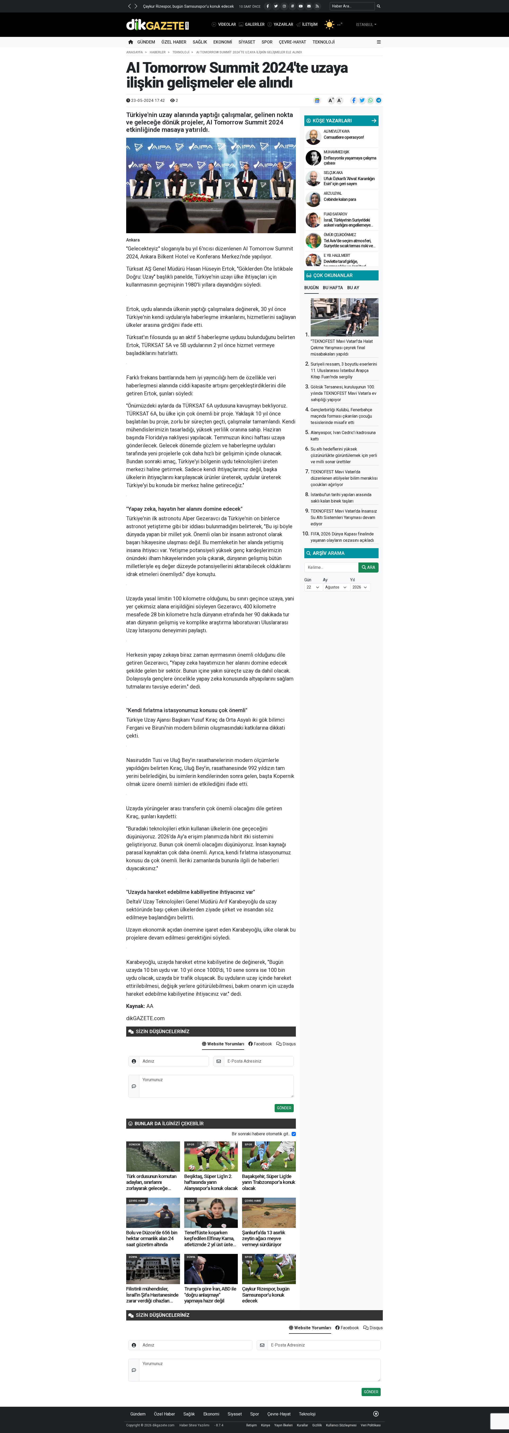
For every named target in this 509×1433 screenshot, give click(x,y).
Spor (267, 42)
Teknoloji (324, 42)
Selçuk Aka (333, 173)
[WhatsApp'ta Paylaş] (370, 101)
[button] (129, 6)
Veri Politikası (371, 1425)
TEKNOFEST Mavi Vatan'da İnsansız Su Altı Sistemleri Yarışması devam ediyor (344, 517)
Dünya (133, 1257)
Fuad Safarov (335, 214)
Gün (307, 579)
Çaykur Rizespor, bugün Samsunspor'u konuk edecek (188, 6)
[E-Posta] (309, 6)
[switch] (294, 1134)
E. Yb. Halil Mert (337, 255)
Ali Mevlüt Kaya (336, 131)
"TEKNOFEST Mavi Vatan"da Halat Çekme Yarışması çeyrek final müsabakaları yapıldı (342, 348)
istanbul (364, 25)
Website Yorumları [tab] (225, 1043)
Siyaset (247, 42)
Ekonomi (222, 42)
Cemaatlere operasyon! (344, 137)
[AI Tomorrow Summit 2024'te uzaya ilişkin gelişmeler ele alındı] (211, 185)
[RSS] (317, 6)
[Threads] (292, 6)
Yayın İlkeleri (283, 1425)
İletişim (251, 1425)
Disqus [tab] (289, 1043)
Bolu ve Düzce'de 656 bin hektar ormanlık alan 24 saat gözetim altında (151, 1238)
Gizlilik (317, 1425)
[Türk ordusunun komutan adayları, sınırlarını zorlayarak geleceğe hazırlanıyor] (153, 1156)
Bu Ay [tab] (353, 287)
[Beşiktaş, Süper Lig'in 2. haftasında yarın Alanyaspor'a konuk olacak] (211, 1156)
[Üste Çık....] (376, 1414)
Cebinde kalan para (340, 199)
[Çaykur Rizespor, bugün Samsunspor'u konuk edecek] (269, 1269)
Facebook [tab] (262, 1043)
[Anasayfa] (130, 42)
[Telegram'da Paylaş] (379, 101)
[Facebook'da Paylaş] (354, 101)
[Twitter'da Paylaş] (362, 101)
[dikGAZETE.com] (157, 24)
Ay (325, 579)
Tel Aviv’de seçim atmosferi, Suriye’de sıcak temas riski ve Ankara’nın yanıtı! (348, 245)
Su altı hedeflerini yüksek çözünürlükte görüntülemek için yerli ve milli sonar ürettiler (344, 455)
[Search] (379, 6)
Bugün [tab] (311, 287)
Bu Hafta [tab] (333, 287)
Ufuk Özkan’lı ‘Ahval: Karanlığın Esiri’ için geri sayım (349, 181)
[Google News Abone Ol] (317, 101)
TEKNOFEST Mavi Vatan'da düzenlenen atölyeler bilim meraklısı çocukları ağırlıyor (344, 478)
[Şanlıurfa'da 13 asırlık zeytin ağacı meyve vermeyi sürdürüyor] (269, 1213)
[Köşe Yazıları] (313, 137)
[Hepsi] (374, 121)
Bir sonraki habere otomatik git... (261, 1133)
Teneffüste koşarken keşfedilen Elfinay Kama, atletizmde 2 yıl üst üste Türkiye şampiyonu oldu (209, 1241)
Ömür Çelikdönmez (340, 235)
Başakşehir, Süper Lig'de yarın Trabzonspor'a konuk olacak (268, 1182)
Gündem (146, 42)
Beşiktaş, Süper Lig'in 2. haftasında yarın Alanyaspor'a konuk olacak (211, 1182)
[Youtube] (301, 6)
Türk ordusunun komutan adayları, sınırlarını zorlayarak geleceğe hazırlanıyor (151, 1185)
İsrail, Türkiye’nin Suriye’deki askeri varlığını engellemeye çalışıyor (347, 225)
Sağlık (200, 42)
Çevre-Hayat (292, 42)
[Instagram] (284, 6)
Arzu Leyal (332, 193)
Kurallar (302, 1425)
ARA (370, 567)
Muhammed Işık (336, 152)
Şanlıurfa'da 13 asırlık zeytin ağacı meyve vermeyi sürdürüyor (263, 1238)
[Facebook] (268, 6)
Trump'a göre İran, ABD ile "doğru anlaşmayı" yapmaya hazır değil (210, 1295)
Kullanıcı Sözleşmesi (341, 1425)
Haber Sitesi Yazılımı (194, 1425)
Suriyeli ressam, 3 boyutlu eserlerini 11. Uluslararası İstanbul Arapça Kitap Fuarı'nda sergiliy (344, 370)
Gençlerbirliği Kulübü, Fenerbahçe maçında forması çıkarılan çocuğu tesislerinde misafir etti (341, 416)
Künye (265, 1425)
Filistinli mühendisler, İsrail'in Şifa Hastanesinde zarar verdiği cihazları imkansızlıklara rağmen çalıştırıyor (152, 1301)
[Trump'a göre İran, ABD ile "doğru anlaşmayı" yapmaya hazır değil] (211, 1269)
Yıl (352, 579)
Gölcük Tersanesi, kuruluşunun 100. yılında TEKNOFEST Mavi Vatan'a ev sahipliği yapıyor (343, 393)
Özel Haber (173, 42)
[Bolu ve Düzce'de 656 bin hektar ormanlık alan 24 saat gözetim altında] (153, 1213)
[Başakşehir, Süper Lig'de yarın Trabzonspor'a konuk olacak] (269, 1156)
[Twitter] (276, 6)
